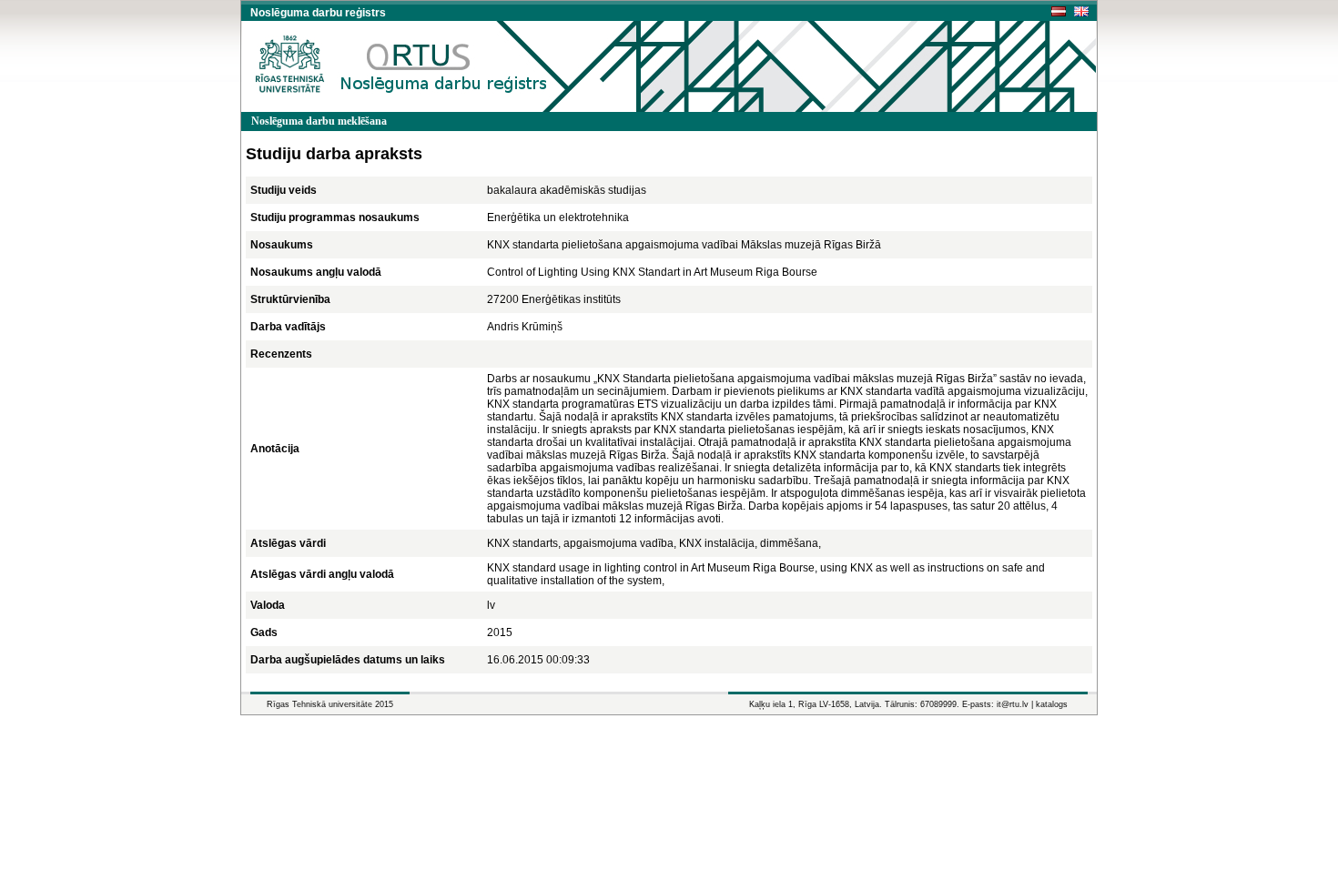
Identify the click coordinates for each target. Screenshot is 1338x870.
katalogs (1052, 704)
